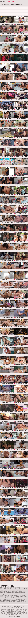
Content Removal (11, 616)
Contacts (18, 616)
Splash (8, 2)
